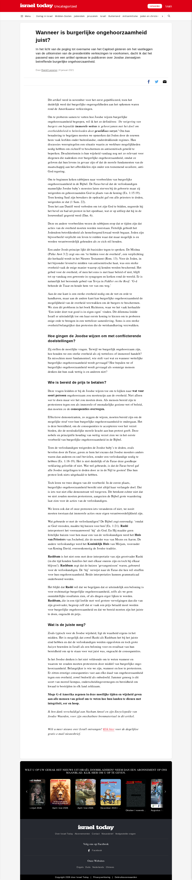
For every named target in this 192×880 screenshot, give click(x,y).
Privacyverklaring (101, 877)
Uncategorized (65, 6)
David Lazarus (49, 70)
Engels (80, 867)
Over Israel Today (64, 833)
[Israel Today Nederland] (36, 6)
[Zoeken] (168, 16)
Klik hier (108, 729)
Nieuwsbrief (107, 833)
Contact (96, 833)
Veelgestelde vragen (125, 833)
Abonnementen (82, 833)
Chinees (110, 867)
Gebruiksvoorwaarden (126, 877)
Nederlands (98, 867)
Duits (87, 867)
